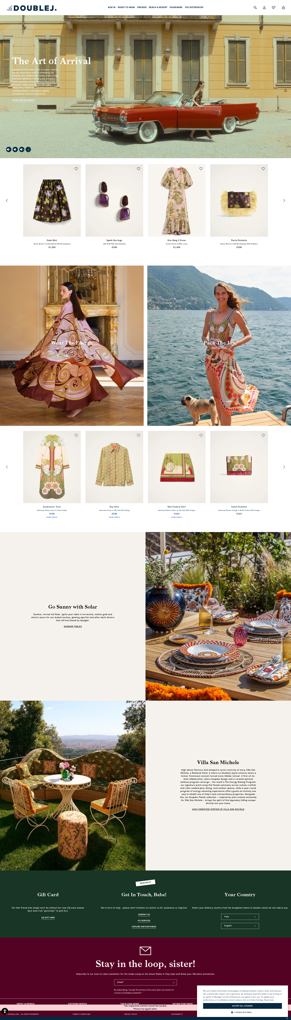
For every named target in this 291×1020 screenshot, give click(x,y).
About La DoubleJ (26, 1004)
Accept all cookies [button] (242, 1006)
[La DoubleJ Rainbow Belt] (114, 467)
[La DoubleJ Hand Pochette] (52, 467)
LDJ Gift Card (48, 918)
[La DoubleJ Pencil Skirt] (239, 201)
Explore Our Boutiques (144, 927)
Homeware (176, 7)
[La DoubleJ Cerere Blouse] (177, 201)
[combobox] (240, 917)
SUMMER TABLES (73, 627)
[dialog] (242, 1001)
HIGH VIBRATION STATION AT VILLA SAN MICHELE (218, 809)
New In (111, 7)
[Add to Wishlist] (76, 169)
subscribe (174, 982)
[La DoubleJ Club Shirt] (239, 467)
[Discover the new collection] (145, 79)
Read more (269, 1000)
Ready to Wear (126, 7)
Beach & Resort (158, 7)
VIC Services (144, 921)
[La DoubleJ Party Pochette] (52, 201)
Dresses (142, 7)
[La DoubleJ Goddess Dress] (177, 467)
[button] (242, 1012)
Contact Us (144, 915)
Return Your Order (183, 1004)
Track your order (129, 1004)
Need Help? (145, 882)
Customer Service (77, 1004)
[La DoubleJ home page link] (32, 8)
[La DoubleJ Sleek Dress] (114, 201)
